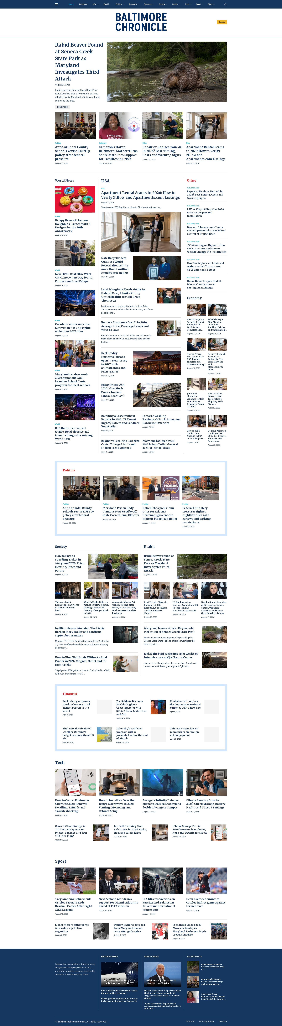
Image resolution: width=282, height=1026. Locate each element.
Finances (148, 4)
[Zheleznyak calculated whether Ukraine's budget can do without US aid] (104, 734)
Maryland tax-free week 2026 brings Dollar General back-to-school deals (160, 444)
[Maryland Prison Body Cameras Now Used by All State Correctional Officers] (121, 498)
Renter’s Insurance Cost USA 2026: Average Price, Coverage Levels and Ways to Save (125, 326)
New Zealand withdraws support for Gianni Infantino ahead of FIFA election (118, 902)
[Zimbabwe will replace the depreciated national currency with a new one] (211, 707)
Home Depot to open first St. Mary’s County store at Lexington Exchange (204, 284)
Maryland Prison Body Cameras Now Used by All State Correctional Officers (121, 511)
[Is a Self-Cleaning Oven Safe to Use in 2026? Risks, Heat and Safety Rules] (160, 832)
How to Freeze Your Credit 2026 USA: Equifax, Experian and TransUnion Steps (196, 359)
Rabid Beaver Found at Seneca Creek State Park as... (212, 966)
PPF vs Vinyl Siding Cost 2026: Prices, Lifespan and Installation (205, 212)
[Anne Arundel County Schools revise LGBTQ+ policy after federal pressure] (75, 138)
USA (94, 4)
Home (71, 4)
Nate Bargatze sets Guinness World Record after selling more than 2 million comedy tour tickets (115, 265)
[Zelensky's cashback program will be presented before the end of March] (158, 734)
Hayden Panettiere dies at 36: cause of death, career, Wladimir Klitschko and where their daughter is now (213, 608)
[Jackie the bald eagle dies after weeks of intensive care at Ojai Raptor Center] (214, 660)
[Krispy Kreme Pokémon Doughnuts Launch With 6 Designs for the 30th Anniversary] (75, 211)
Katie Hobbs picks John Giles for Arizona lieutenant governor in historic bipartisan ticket (159, 513)
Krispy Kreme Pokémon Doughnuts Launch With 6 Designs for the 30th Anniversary (72, 226)
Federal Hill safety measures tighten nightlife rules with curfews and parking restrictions (196, 515)
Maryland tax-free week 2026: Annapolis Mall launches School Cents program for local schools (72, 380)
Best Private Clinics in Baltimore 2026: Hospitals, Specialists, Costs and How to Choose (155, 608)
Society (162, 4)
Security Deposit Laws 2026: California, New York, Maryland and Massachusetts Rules (216, 362)
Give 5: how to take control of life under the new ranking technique (119, 992)
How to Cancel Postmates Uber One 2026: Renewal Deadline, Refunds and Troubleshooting (72, 806)
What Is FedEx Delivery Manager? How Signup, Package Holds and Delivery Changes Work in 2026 (96, 608)
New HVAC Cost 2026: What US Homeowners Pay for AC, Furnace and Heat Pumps (74, 277)
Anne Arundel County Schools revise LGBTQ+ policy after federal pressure (78, 513)
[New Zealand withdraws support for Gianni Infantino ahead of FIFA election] (119, 890)
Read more (62, 107)
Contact (222, 22)
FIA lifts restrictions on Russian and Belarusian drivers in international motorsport (158, 904)
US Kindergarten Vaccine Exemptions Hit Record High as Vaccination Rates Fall (185, 606)
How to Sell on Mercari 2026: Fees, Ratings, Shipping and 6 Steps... (215, 398)
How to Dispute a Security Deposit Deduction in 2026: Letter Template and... (195, 324)
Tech (187, 4)
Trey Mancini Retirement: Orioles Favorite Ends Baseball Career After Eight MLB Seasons (73, 904)
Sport (198, 4)
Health (175, 4)
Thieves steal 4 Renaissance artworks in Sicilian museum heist (67, 606)
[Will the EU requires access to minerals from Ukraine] (162, 974)
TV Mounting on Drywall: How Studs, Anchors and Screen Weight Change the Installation (206, 248)
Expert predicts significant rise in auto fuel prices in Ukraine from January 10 (119, 1000)
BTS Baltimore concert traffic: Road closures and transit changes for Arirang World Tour (74, 433)
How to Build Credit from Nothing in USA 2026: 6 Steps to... (196, 435)
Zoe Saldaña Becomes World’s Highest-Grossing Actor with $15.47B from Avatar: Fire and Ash (131, 708)
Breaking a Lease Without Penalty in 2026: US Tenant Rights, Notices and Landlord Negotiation (120, 421)
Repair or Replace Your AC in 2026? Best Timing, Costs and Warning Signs (162, 151)
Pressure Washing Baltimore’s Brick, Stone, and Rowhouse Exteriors (161, 419)
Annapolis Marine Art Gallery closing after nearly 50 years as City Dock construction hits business (124, 608)
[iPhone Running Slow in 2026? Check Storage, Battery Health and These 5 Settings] (206, 791)
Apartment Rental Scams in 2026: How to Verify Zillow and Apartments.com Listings (140, 195)
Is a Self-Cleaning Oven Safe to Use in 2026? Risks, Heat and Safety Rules (130, 829)
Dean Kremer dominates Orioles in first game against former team (205, 902)
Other (210, 4)
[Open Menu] (56, 4)
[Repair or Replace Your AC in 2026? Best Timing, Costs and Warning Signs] (162, 136)
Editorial (190, 1021)
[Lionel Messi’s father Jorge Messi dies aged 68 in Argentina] (101, 931)
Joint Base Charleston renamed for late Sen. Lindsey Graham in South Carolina (195, 400)
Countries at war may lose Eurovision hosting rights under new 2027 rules (73, 327)
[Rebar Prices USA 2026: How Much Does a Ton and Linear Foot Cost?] (157, 395)
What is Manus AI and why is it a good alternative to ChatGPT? (119, 981)
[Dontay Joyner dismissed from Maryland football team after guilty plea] (160, 931)
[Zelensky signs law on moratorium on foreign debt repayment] (211, 734)
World (106, 4)
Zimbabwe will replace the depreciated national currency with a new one (185, 704)
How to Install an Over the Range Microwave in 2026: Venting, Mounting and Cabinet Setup (116, 806)
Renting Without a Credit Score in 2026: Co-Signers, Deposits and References (217, 436)
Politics (119, 4)
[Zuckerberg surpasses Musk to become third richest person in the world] (104, 707)
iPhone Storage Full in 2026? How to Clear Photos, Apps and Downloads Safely (190, 829)
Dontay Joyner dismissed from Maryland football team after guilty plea (129, 928)
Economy (133, 4)
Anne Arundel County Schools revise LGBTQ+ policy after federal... (212, 981)
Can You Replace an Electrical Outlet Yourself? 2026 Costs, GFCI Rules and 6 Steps (205, 266)
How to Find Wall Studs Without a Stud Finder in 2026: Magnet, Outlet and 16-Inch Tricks (81, 661)
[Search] (225, 4)
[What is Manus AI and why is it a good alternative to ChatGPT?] (119, 974)
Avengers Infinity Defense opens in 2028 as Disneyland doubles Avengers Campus (161, 804)
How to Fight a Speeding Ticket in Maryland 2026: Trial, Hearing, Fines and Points (69, 563)
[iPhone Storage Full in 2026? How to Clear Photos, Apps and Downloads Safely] (219, 832)
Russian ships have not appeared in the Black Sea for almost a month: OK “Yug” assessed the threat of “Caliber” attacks (162, 994)
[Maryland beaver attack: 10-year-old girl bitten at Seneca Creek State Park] (214, 634)
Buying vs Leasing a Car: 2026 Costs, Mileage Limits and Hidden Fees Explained (120, 444)
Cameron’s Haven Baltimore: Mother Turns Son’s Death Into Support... (213, 996)
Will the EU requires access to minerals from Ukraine (161, 981)
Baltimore (83, 4)
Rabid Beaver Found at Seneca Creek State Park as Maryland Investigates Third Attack (159, 563)
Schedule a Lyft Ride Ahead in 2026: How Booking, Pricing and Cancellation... (217, 324)
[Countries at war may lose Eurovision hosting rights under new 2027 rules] (75, 313)
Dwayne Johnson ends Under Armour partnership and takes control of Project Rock (206, 230)
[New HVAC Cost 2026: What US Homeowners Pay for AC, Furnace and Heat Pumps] (75, 263)
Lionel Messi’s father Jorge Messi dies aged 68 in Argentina (72, 928)
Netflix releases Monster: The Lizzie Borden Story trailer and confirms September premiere (79, 631)
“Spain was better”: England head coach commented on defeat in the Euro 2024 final (162, 1006)
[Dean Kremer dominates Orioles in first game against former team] (206, 890)
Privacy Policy (206, 1021)
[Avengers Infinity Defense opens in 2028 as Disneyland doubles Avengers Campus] (162, 791)
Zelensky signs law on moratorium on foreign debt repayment (184, 732)
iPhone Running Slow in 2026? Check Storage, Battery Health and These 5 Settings (205, 804)
